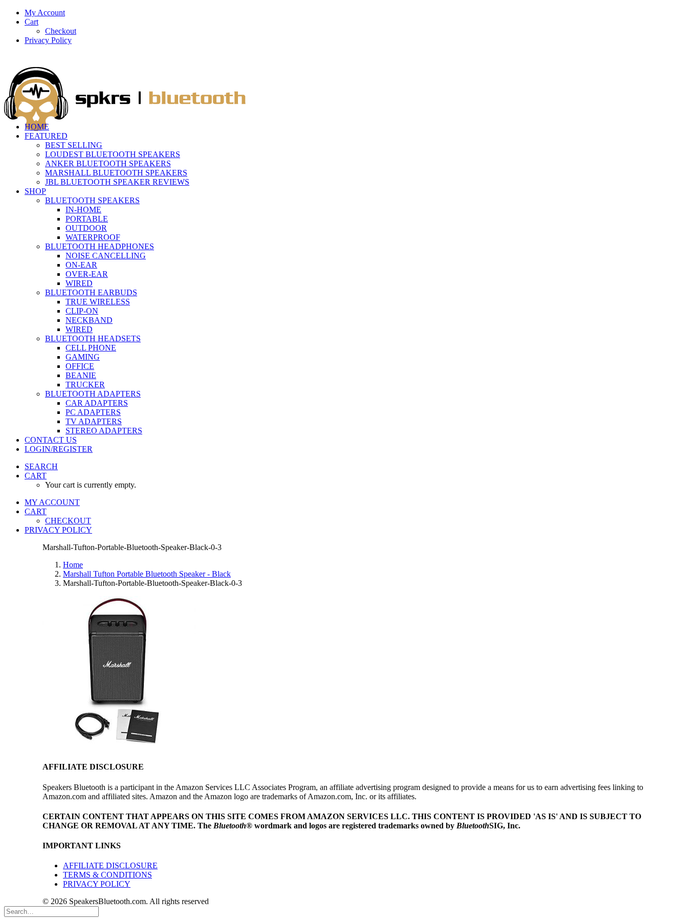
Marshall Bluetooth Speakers (116, 172)
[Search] (51, 911)
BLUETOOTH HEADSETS (93, 338)
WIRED (79, 283)
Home (73, 564)
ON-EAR (81, 264)
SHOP (35, 191)
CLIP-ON (81, 310)
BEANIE (80, 375)
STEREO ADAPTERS (103, 430)
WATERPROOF (92, 237)
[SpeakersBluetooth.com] (349, 83)
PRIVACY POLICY (96, 884)
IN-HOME (83, 209)
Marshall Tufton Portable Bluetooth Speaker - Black (147, 573)
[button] (41, 466)
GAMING (82, 357)
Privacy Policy (48, 40)
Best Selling (73, 145)
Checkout (60, 31)
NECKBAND (89, 320)
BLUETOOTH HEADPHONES (99, 246)
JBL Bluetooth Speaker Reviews (117, 182)
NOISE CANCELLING (105, 255)
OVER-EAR (86, 274)
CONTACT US (51, 439)
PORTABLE (86, 218)
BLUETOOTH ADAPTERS (93, 393)
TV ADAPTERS (93, 421)
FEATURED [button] (46, 135)
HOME (37, 126)
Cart (31, 21)
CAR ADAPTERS (96, 403)
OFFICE (79, 366)
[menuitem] (360, 12)
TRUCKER (85, 384)
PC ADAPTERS (93, 412)
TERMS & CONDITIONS (107, 874)
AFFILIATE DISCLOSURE (110, 865)
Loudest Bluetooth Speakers (112, 154)
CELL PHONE (90, 347)
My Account (45, 12)
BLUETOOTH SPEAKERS (92, 200)
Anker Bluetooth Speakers (108, 163)
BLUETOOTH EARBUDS (91, 292)
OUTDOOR (86, 228)
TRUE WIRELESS (97, 301)
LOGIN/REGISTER (59, 449)
